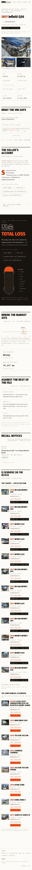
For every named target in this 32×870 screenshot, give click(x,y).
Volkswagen (4, 855)
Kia (8, 853)
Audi (23, 853)
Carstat (3, 859)
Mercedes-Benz (14, 853)
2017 (7, 10)
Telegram (23, 866)
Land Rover (11, 855)
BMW (20, 853)
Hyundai (3, 853)
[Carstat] (6, 2)
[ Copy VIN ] (16, 135)
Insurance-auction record (10, 9)
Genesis (28, 853)
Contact (25, 2)
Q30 (2, 10)
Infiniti (24, 9)
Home (14, 2)
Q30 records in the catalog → (11, 684)
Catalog (19, 2)
